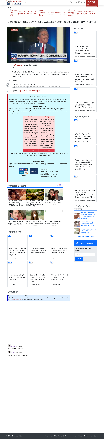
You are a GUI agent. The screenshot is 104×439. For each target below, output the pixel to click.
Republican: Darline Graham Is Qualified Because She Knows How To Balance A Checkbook (83, 164)
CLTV (24, 2)
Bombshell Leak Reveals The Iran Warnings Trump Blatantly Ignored (82, 49)
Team (47, 436)
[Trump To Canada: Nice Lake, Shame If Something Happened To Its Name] (85, 65)
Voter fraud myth (34, 91)
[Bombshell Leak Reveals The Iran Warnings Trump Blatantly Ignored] (85, 37)
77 (75, 60)
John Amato (18, 65)
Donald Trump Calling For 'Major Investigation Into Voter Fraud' (17, 277)
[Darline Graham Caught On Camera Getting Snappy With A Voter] (85, 94)
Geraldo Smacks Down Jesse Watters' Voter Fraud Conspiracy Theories (51, 22)
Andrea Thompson (80, 56)
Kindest (23, 175)
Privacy (80, 436)
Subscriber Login (92, 5)
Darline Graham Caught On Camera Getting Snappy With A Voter (85, 104)
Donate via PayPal (34, 171)
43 (30, 262)
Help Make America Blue (85, 236)
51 (75, 88)
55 (8, 236)
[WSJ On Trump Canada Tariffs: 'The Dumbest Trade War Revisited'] (85, 125)
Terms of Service (16, 299)
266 (9, 262)
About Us (54, 436)
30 (75, 32)
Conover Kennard (79, 84)
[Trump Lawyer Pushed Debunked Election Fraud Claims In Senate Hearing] (39, 240)
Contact (61, 436)
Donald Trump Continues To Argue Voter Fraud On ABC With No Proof (59, 250)
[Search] (84, 2)
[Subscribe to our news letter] (82, 2)
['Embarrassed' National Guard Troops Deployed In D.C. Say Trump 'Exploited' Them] (85, 181)
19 (75, 120)
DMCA (86, 436)
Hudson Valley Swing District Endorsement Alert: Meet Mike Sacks (87, 223)
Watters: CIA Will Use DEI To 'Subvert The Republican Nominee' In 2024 (60, 277)
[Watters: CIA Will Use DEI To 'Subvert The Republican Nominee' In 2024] (60, 267)
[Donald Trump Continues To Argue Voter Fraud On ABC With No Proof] (60, 240)
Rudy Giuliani (22, 91)
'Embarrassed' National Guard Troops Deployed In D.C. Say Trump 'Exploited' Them (85, 193)
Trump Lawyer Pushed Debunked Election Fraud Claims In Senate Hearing (38, 250)
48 (75, 176)
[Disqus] (38, 362)
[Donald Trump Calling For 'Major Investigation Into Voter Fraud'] (17, 267)
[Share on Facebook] (8, 80)
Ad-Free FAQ (31, 155)
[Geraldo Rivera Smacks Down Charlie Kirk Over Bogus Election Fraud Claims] (39, 267)
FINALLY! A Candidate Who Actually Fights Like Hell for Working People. (88, 231)
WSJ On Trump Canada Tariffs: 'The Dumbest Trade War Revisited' (84, 136)
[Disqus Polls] (39, 322)
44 (75, 146)
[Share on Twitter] (8, 85)
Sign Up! (79, 259)
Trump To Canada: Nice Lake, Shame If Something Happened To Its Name (85, 77)
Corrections (93, 436)
